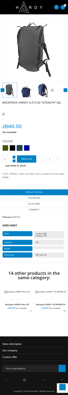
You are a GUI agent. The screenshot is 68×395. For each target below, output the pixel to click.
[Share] (41, 158)
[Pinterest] (58, 158)
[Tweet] (49, 158)
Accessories (34, 203)
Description (34, 198)
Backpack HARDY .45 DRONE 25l (50, 304)
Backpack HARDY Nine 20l (17, 304)
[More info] (25, 319)
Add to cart (26, 159)
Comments (34, 209)
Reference (7, 217)
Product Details (34, 192)
